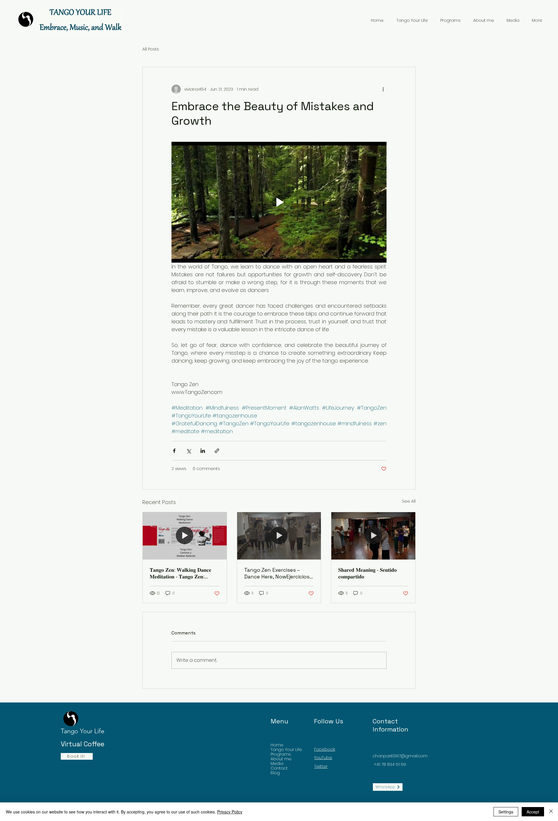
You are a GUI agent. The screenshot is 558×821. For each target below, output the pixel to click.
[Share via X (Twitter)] (188, 450)
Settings (505, 812)
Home (277, 745)
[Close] (551, 811)
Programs (281, 754)
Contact (279, 768)
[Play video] (279, 202)
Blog (275, 772)
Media (277, 763)
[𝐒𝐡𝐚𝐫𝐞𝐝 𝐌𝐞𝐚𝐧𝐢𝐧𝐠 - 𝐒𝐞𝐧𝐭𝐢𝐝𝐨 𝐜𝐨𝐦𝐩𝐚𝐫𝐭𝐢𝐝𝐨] (373, 535)
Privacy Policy (229, 812)
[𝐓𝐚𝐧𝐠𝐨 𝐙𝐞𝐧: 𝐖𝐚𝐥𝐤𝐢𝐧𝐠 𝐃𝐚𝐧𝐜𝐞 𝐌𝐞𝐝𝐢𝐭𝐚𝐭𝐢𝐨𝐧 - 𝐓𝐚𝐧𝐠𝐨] (185, 535)
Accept (533, 812)
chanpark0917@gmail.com (400, 756)
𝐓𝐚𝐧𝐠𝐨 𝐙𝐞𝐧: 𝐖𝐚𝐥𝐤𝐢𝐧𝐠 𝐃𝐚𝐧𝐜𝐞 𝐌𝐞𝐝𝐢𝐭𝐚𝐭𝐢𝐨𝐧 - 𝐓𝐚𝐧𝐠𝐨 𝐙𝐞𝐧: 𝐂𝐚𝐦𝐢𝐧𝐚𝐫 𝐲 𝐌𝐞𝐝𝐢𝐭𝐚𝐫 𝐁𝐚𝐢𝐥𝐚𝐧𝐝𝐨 (182, 573)
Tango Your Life (286, 749)
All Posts (150, 49)
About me (281, 759)
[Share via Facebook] (174, 450)
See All (409, 501)
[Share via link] (217, 450)
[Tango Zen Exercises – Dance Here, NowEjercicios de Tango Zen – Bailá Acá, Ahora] (279, 535)
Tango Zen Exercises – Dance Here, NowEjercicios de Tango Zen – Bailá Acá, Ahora (277, 573)
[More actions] (383, 89)
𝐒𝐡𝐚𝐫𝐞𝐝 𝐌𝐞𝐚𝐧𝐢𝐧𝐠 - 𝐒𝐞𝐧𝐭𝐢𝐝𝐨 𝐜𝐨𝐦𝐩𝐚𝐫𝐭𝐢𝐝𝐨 (367, 573)
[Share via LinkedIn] (202, 450)
